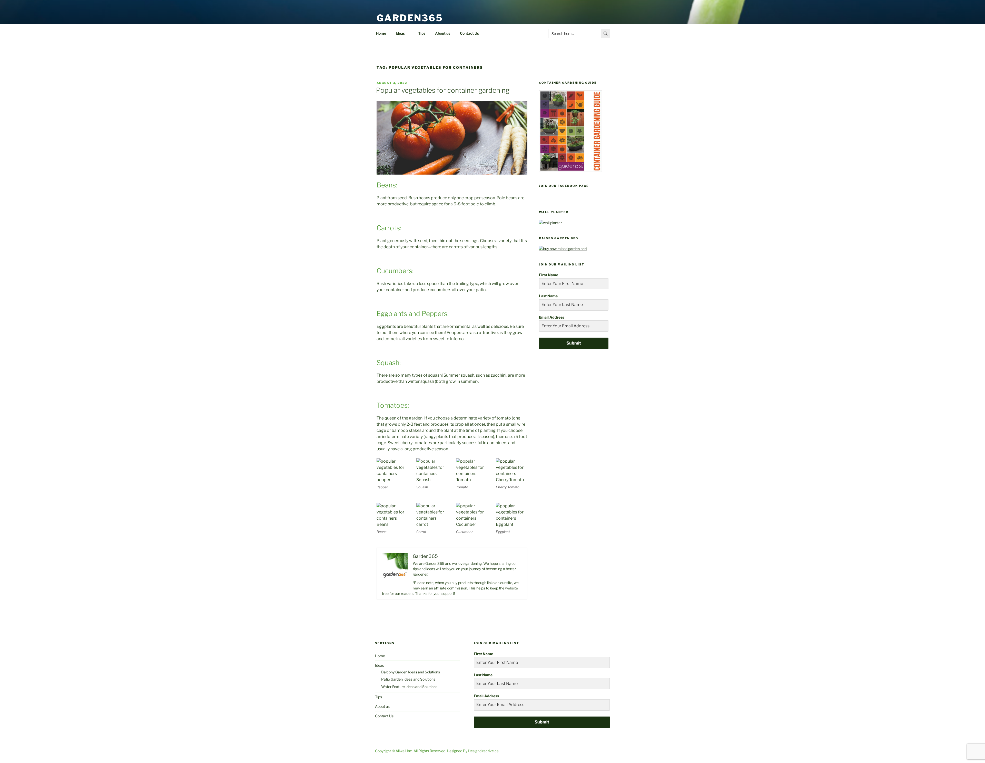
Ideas (400, 33)
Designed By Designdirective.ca (473, 751)
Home (381, 33)
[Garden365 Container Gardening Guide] (570, 170)
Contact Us (469, 33)
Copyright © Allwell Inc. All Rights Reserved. (411, 751)
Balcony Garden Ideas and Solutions (410, 672)
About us (442, 33)
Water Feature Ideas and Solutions (409, 686)
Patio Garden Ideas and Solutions (408, 679)
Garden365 (410, 18)
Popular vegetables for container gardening (442, 90)
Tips (421, 33)
